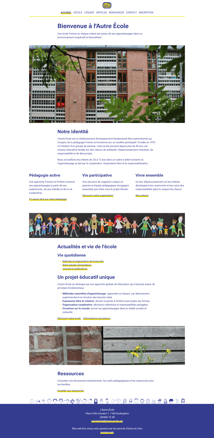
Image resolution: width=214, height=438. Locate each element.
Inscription (146, 12)
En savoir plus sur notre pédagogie (48, 199)
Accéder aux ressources (70, 390)
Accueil (66, 12)
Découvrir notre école (69, 318)
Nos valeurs (142, 195)
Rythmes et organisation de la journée (83, 261)
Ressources (116, 12)
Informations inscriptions (96, 318)
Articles (101, 12)
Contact (131, 12)
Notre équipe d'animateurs (76, 264)
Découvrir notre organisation (97, 195)
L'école (77, 12)
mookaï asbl (107, 432)
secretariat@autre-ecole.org (107, 420)
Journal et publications (74, 268)
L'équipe (89, 12)
